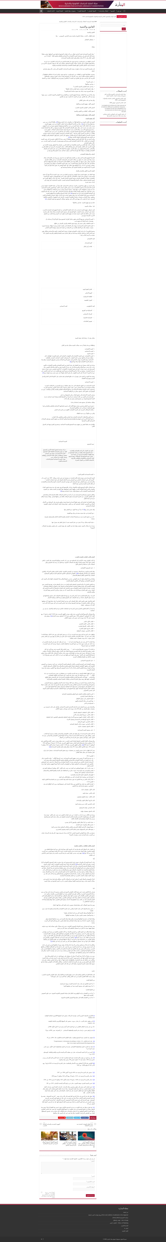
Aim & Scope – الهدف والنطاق (120, 1220)
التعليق (93, 1161)
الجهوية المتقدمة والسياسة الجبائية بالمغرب (51, 1124)
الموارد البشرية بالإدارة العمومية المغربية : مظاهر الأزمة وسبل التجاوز (69, 1143)
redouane (91, 29)
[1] (56, 122)
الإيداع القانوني (124, 1225)
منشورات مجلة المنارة (70, 11)
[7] (43, 373)
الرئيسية (124, 11)
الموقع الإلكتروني (91, 1187)
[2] (82, 124)
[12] (83, 745)
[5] (46, 199)
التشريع (113, 11)
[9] (84, 509)
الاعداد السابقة (50, 11)
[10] (77, 573)
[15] (76, 864)
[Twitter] (41, 1239)
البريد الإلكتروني (90, 1181)
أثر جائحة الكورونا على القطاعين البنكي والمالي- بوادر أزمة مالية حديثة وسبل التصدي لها (86, 1144)
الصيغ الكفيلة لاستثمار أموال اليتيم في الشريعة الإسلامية (50, 1142)
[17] (51, 941)
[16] (76, 937)
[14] (83, 853)
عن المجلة (125, 1212)
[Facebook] (43, 1239)
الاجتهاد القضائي (92, 11)
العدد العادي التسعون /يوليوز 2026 (108, 16)
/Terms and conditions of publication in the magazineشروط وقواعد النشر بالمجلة (108, 1215)
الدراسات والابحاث (71, 21)
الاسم (93, 1176)
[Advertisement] (113, 60)
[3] (69, 137)
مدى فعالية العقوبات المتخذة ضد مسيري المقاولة (85, 1124)
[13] (50, 746)
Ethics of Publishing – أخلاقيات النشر (119, 1223)
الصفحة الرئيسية (91, 21)
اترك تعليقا (74, 29)
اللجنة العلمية (125, 1231)
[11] (51, 616)
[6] (70, 361)
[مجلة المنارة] (83, 4)
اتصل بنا (126, 1228)
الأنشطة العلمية (82, 11)
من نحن (119, 11)
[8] (61, 491)
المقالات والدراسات (103, 11)
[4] (71, 193)
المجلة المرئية (59, 11)
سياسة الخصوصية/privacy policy (120, 1217)
